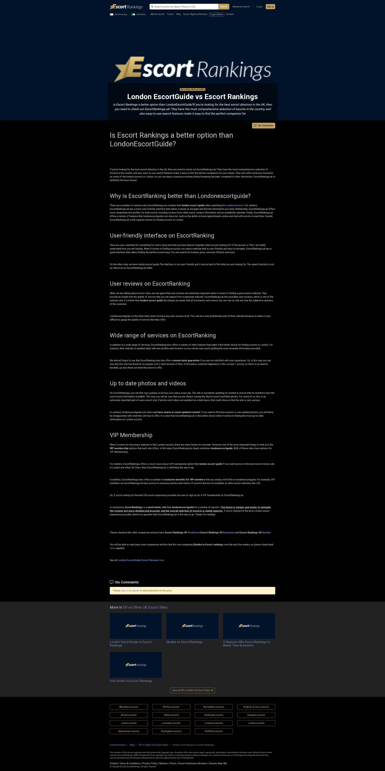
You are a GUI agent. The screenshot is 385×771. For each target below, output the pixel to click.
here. (141, 560)
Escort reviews (118, 744)
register (135, 590)
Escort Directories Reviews (192, 763)
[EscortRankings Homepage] (128, 6)
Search (223, 6)
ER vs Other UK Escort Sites (192, 89)
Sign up (270, 6)
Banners (163, 763)
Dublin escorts (171, 715)
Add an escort (158, 14)
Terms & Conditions (130, 763)
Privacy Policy (149, 763)
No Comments (264, 125)
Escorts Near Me (218, 763)
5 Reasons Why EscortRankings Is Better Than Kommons (246, 643)
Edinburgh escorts (213, 715)
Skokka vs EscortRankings (184, 642)
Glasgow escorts (256, 715)
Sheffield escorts (214, 731)
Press (173, 763)
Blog (178, 14)
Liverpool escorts (213, 723)
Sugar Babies (216, 14)
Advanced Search (241, 6)
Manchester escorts (128, 731)
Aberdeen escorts (128, 706)
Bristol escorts (129, 715)
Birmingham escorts (213, 706)
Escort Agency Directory (195, 14)
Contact (230, 14)
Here (112, 548)
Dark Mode (141, 14)
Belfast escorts (171, 706)
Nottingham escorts (171, 731)
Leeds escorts (129, 723)
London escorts (256, 723)
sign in (124, 590)
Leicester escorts (171, 723)
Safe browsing (121, 14)
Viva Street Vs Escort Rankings (131, 681)
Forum (170, 14)
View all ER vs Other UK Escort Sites (191, 690)
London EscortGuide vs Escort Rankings (131, 643)
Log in (260, 6)
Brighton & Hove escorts (256, 706)
